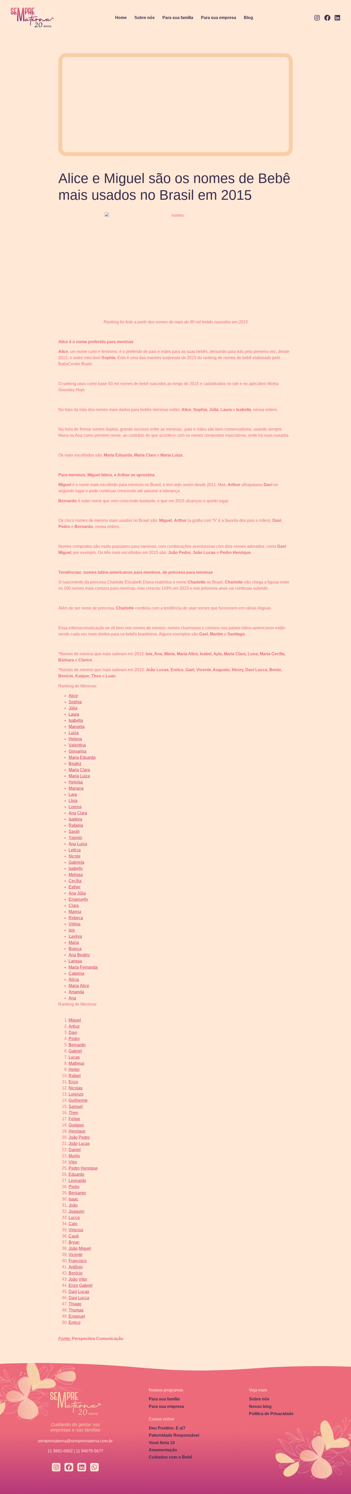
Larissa (75, 961)
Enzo (73, 1082)
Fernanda (89, 967)
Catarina (76, 973)
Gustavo (76, 1125)
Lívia (73, 800)
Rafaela (76, 825)
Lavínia (75, 936)
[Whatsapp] (94, 1467)
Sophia (75, 702)
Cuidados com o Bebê (170, 1457)
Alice (73, 696)
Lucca (74, 1217)
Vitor (73, 1162)
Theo (73, 1112)
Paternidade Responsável (174, 1435)
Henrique (77, 1131)
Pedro (74, 1038)
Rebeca (76, 918)
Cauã (74, 1236)
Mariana (76, 788)
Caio (73, 1224)
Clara (85, 770)
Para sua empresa (218, 17)
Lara (73, 794)
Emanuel (77, 1316)
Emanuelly (78, 899)
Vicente (75, 1254)
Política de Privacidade (271, 1413)
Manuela (77, 726)
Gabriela (76, 862)
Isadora (75, 819)
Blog (248, 17)
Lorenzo (76, 1094)
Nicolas (75, 1088)
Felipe (74, 1119)
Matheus (76, 1063)
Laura (74, 714)
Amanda (76, 992)
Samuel (76, 1106)
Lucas (74, 1057)
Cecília (75, 881)
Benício (75, 1273)
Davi (73, 1032)
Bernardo (77, 1045)
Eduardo (76, 1174)
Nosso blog (260, 1406)
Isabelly (76, 868)
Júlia (73, 708)
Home (121, 17)
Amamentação (163, 1450)
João (73, 1137)
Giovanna (77, 751)
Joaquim (76, 1211)
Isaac (73, 1199)
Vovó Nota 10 (162, 1443)
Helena (75, 739)
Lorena (75, 807)
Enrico (74, 1322)
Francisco (78, 1261)
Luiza (74, 733)
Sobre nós (144, 17)
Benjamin (77, 1193)
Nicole (74, 856)
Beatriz (75, 763)
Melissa (76, 874)
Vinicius (76, 1230)
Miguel (75, 1020)
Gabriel (75, 1051)
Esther (74, 887)
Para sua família (177, 17)
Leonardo (77, 1180)
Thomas (76, 1310)
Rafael (75, 1075)
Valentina (77, 745)
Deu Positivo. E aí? (167, 1428)
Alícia (74, 979)
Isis (72, 930)
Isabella (76, 720)
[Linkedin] (337, 18)
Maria (74, 757)
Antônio (76, 1267)
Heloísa (76, 782)
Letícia (75, 850)
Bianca (75, 948)
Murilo (74, 1156)
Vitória (74, 924)
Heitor (74, 1069)
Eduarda (88, 757)
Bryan (74, 1242)
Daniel (75, 1149)
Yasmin (75, 837)
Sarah (74, 831)
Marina (75, 911)
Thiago (75, 1304)
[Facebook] (327, 18)
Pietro (74, 1187)
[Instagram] (317, 18)
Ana (72, 813)
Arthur (74, 1026)
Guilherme (78, 1100)
